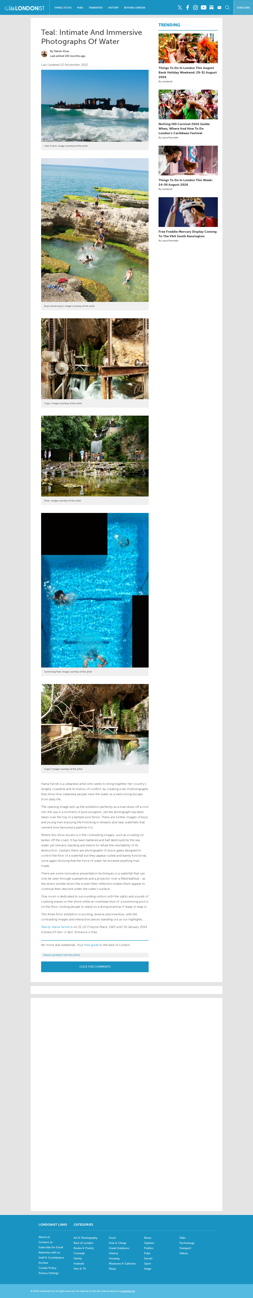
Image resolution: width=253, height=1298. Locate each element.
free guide (91, 945)
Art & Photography (85, 1238)
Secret (148, 1258)
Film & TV (80, 1268)
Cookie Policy (47, 1268)
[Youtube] (203, 7)
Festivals (79, 1263)
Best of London (83, 1243)
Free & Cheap (117, 1243)
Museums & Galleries (122, 1263)
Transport (96, 8)
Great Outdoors (119, 1248)
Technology (186, 1243)
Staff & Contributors (51, 1257)
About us (44, 1237)
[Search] (227, 7)
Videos (183, 1253)
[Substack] (211, 7)
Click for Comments (94, 966)
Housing (114, 1258)
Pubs (80, 8)
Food (112, 1238)
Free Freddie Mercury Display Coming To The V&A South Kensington (188, 234)
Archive (43, 1263)
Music (112, 1268)
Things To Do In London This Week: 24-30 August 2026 (186, 182)
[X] (179, 7)
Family (78, 1258)
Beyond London (134, 8)
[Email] (219, 7)
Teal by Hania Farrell (55, 927)
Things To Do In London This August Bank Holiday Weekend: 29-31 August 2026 (188, 72)
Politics (148, 1248)
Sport (147, 1263)
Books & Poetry (84, 1248)
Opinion (149, 1243)
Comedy (79, 1253)
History (113, 8)
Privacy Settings (49, 1273)
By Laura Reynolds (168, 137)
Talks (182, 1238)
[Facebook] (187, 7)
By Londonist (165, 81)
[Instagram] (195, 7)
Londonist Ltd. (127, 1291)
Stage (147, 1268)
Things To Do (63, 8)
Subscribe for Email (51, 1247)
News (147, 1238)
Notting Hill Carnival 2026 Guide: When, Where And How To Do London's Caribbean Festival (184, 128)
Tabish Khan (61, 51)
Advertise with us (49, 1252)
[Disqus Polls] (126, 1051)
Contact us (45, 1242)
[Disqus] (126, 1153)
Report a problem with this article (61, 955)
